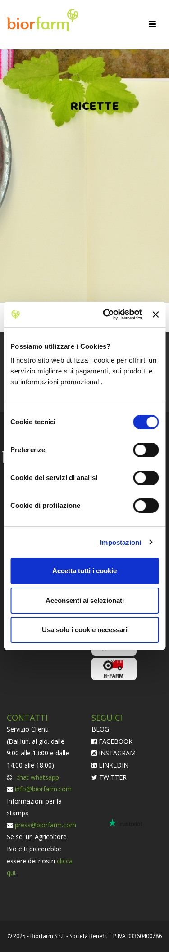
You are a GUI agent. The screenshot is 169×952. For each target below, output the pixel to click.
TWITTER (112, 777)
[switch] (146, 450)
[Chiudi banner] (155, 314)
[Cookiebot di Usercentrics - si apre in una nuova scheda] (106, 314)
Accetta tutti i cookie (84, 571)
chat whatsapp (36, 777)
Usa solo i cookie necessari (85, 629)
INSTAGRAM (116, 753)
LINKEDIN (112, 765)
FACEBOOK (114, 741)
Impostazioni (120, 542)
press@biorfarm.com (45, 825)
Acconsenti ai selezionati (85, 600)
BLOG (100, 729)
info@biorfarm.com (43, 789)
